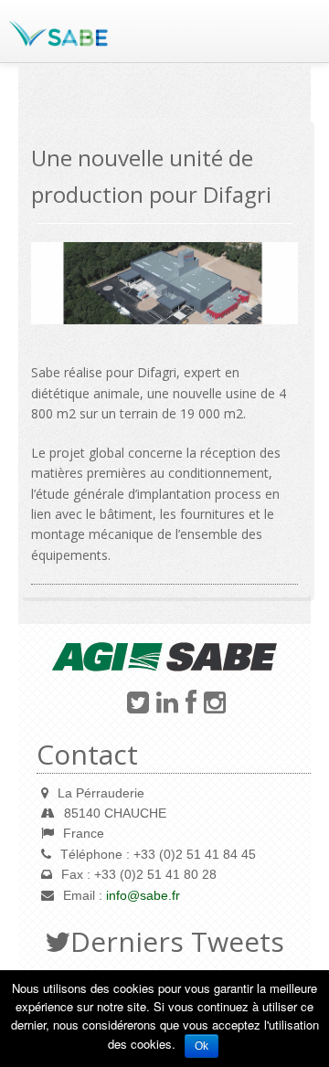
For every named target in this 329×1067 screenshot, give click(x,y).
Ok (201, 1046)
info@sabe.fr (143, 895)
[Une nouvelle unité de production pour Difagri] (164, 284)
